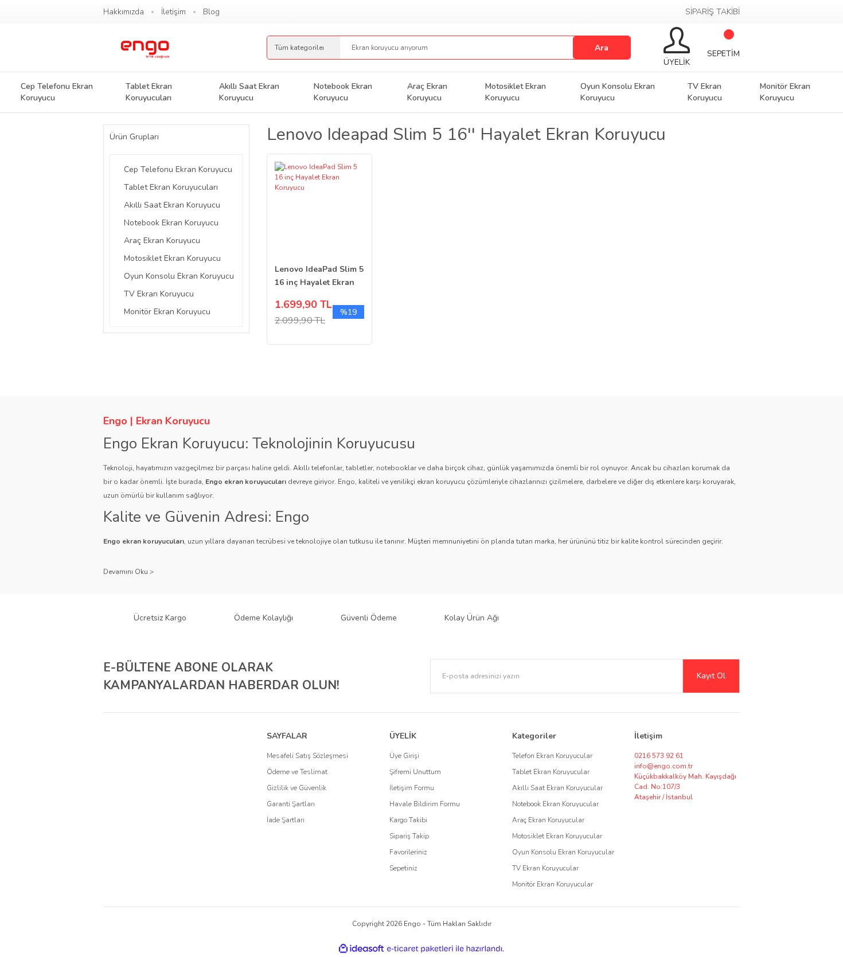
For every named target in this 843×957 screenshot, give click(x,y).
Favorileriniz (408, 852)
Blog (211, 11)
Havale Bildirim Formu (424, 803)
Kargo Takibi (408, 820)
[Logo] (144, 47)
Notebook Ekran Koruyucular (555, 803)
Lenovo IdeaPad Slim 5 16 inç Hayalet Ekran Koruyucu (319, 276)
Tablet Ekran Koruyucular (551, 771)
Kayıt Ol (711, 675)
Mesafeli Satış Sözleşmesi (307, 755)
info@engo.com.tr (663, 766)
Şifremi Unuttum (415, 771)
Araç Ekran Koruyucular (548, 820)
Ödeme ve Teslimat (297, 771)
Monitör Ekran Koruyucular (552, 884)
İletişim (173, 11)
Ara (601, 47)
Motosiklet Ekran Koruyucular (557, 836)
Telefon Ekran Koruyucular (552, 755)
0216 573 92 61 (659, 755)
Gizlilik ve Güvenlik (296, 787)
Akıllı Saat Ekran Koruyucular (557, 787)
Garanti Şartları (291, 803)
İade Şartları (286, 820)
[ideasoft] (361, 948)
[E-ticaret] (420, 949)
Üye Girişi (404, 755)
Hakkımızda (123, 11)
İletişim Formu (411, 787)
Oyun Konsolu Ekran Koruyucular (563, 852)
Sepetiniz (403, 868)
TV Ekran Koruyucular (545, 868)
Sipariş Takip (409, 836)
